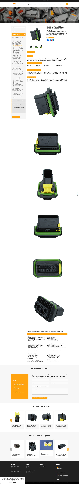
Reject (11, 482)
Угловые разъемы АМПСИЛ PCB (18, 81)
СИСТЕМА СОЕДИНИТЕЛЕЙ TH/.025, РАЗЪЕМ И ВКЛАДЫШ (18, 70)
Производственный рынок (30, 470)
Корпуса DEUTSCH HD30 (17, 80)
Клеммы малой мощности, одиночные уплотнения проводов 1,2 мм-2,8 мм (18, 91)
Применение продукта (29, 467)
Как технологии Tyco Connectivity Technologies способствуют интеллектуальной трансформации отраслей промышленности (60, 455)
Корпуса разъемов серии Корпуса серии (18, 71)
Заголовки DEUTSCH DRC (17, 79)
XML (62, 482)
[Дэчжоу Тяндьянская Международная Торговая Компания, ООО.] (15, 4)
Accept (15, 482)
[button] (11, 420)
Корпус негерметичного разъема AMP (18, 85)
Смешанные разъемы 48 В (17, 84)
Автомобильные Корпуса (17, 43)
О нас (27, 464)
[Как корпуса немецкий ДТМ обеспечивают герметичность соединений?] (46, 446)
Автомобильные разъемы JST (16, 471)
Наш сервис (28, 471)
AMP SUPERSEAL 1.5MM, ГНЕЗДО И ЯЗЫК (17, 62)
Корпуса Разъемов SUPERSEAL (18, 48)
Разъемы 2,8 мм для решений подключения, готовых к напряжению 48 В (17, 88)
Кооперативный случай (30, 472)
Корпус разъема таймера (17, 57)
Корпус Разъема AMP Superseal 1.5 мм (18, 37)
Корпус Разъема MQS (16, 44)
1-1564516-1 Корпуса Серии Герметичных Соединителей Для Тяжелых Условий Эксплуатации (17, 426)
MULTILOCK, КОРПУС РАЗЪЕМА (18, 89)
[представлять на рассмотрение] (67, 4)
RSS (60, 482)
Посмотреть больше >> (30, 454)
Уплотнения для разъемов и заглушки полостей (17, 60)
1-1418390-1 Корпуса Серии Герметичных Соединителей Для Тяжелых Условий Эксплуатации (61, 426)
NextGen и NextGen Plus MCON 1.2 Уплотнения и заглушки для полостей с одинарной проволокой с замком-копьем (18, 93)
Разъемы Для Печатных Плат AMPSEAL (17, 39)
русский (66, 0)
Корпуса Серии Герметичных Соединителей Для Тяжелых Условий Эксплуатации (17, 46)
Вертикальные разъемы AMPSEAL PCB (17, 83)
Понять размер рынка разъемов (30, 452)
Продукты (13, 464)
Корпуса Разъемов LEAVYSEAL (18, 47)
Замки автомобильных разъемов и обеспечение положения (18, 66)
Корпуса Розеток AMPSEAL (17, 42)
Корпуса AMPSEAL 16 (16, 49)
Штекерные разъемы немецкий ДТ (18, 51)
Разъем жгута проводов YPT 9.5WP (17, 97)
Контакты (58, 464)
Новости (41, 464)
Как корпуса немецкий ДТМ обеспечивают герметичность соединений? (46, 455)
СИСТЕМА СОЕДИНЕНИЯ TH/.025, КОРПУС (17, 56)
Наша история (28, 466)
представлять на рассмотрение (39, 397)
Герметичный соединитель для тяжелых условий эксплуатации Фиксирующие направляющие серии (18, 73)
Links (55, 482)
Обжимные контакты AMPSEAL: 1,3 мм (18, 64)
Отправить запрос (50, 37)
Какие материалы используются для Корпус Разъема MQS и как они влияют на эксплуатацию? (16, 455)
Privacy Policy (66, 482)
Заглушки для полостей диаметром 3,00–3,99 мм (17, 68)
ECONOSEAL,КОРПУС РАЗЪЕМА (33, 347)
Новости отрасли (42, 466)
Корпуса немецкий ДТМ (16, 52)
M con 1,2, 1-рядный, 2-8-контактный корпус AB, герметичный (17, 54)
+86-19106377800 (14, 0)
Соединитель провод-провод (52, 360)
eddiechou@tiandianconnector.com (29, 0)
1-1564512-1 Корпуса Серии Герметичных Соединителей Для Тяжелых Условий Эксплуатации (31, 426)
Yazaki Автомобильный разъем (17, 100)
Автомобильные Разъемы (16, 34)
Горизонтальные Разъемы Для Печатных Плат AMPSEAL (18, 41)
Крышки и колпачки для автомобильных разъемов (17, 58)
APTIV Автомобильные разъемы (18, 107)
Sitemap (57, 482)
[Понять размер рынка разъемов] (32, 445)
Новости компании (42, 467)
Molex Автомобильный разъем (17, 104)
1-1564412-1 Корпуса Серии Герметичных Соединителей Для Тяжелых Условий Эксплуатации (46, 426)
